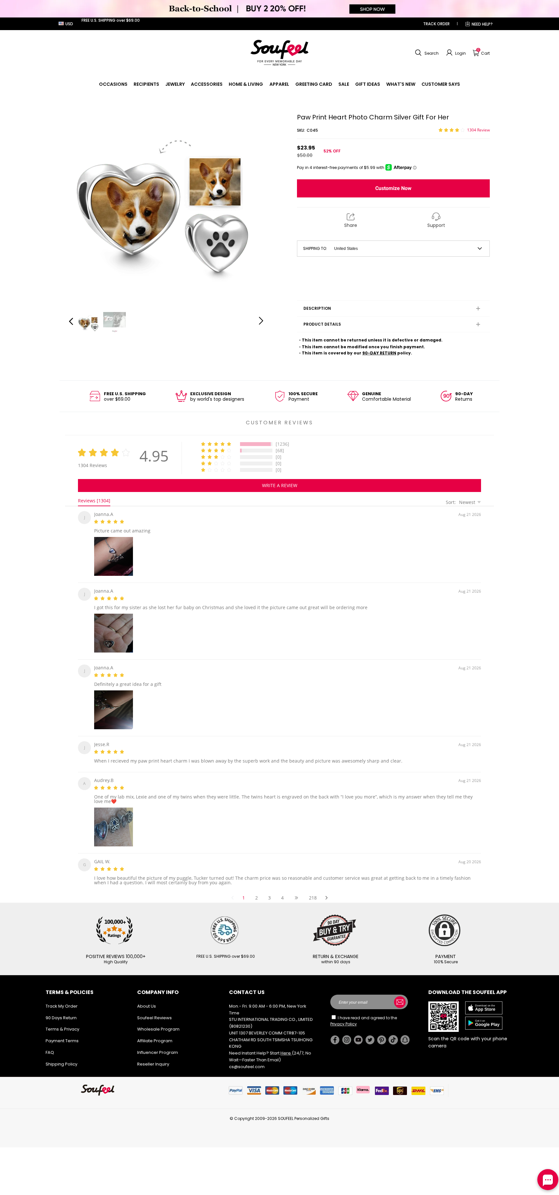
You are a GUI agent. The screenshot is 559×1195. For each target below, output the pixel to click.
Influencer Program (157, 1045)
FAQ (50, 1045)
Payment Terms (62, 1033)
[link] (113, 84)
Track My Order (62, 998)
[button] (426, 53)
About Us (146, 998)
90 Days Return (61, 1010)
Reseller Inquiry (153, 1056)
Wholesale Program (158, 1021)
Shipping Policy (61, 1056)
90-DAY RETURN (379, 353)
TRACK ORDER (436, 24)
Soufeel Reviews (154, 1010)
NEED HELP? (482, 24)
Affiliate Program (154, 1033)
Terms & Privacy (62, 1021)
